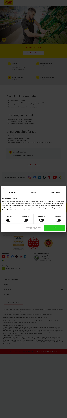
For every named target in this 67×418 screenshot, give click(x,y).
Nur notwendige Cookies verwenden (33, 227)
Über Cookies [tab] (55, 192)
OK (55, 228)
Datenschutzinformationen (10, 210)
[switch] (25, 220)
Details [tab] (33, 192)
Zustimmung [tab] (12, 192)
